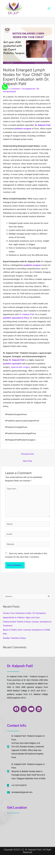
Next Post (27, 461)
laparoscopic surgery (20, 367)
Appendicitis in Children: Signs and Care (21, 617)
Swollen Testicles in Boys (14, 638)
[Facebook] (4, 86)
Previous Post (27, 454)
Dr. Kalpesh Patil (26, 314)
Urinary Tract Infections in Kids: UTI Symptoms (24, 613)
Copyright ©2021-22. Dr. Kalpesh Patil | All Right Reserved (27, 851)
